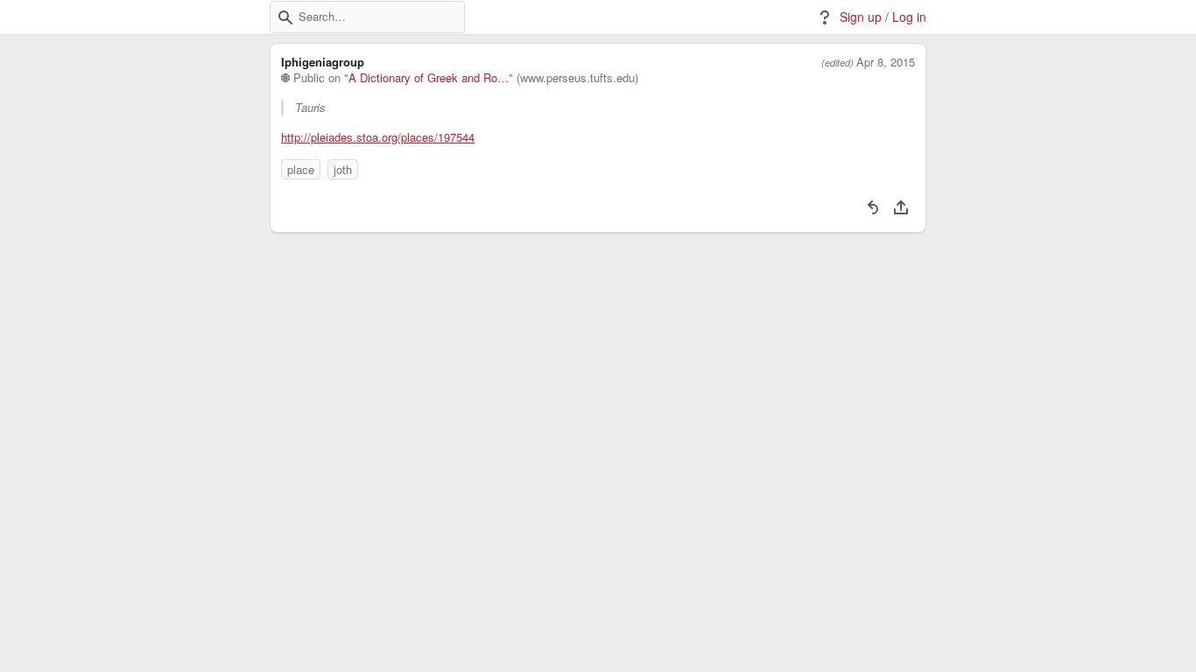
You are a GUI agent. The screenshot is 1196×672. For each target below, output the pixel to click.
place (300, 169)
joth (343, 169)
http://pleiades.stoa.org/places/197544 (378, 137)
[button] (285, 17)
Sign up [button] (861, 17)
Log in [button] (909, 17)
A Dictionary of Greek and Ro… (428, 78)
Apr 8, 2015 (885, 62)
